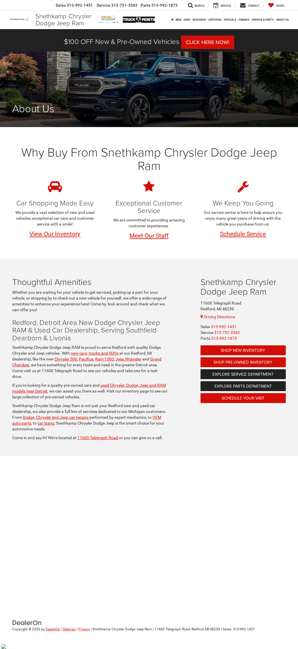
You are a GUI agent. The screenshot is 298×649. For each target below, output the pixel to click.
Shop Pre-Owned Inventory (243, 362)
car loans (46, 423)
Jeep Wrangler (128, 359)
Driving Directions (219, 316)
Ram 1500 (104, 359)
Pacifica (86, 359)
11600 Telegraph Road (97, 437)
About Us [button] (282, 19)
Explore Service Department (243, 374)
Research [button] (199, 19)
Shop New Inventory (243, 350)
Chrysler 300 (65, 359)
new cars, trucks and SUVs (94, 353)
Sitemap (69, 629)
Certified (214, 19)
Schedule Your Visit (243, 398)
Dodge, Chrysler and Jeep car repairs (55, 417)
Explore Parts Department (243, 386)
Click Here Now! (207, 42)
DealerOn (53, 629)
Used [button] (187, 19)
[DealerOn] (27, 622)
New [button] (178, 19)
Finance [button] (244, 19)
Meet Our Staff (149, 235)
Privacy (84, 629)
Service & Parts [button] (263, 19)
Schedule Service (243, 234)
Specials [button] (230, 19)
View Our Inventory (54, 234)
